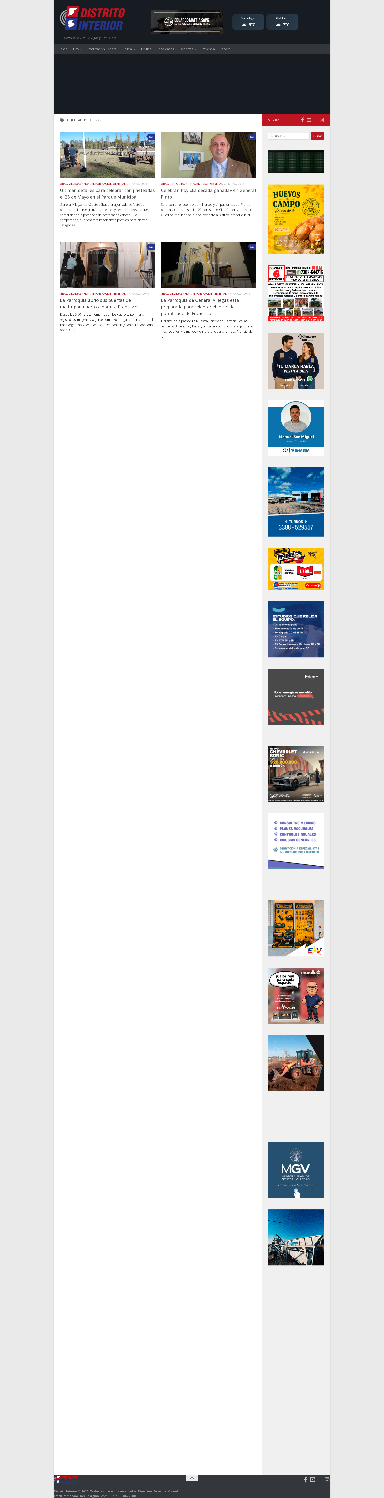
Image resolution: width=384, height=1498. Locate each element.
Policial (127, 49)
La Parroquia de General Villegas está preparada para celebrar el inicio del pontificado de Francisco (200, 306)
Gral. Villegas (70, 184)
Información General (102, 49)
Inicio (63, 49)
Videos (226, 49)
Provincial (208, 49)
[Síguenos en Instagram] (321, 119)
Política (146, 49)
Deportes (186, 49)
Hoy (76, 49)
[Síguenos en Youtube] (308, 119)
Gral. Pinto (169, 184)
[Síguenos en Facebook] (302, 119)
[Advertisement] (192, 84)
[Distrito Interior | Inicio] (92, 19)
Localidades (165, 49)
